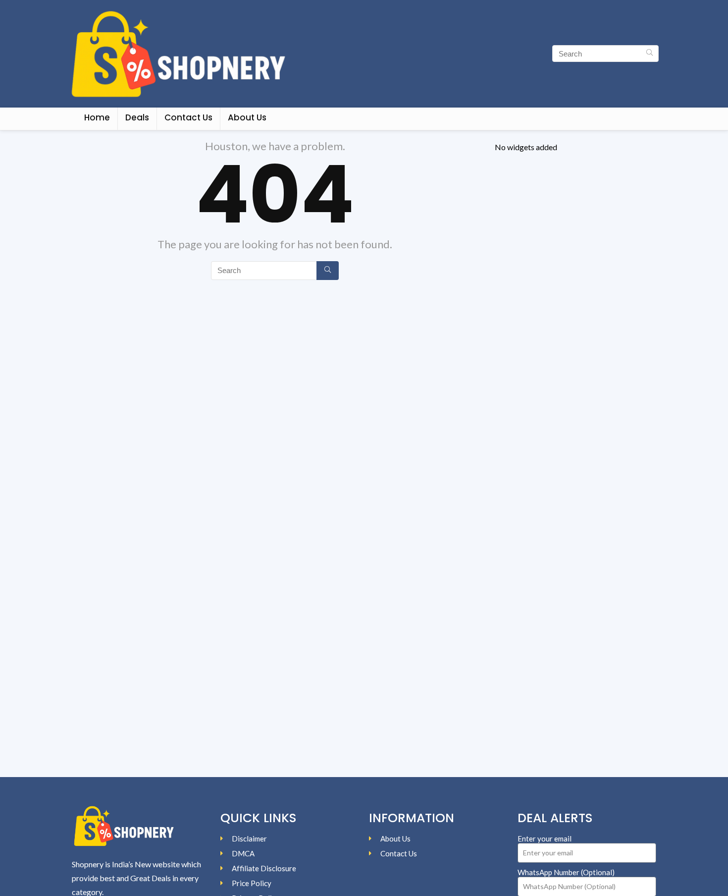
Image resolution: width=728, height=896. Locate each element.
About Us (247, 117)
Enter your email (545, 838)
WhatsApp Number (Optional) (566, 872)
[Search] (649, 53)
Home (97, 117)
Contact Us (188, 117)
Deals (137, 117)
